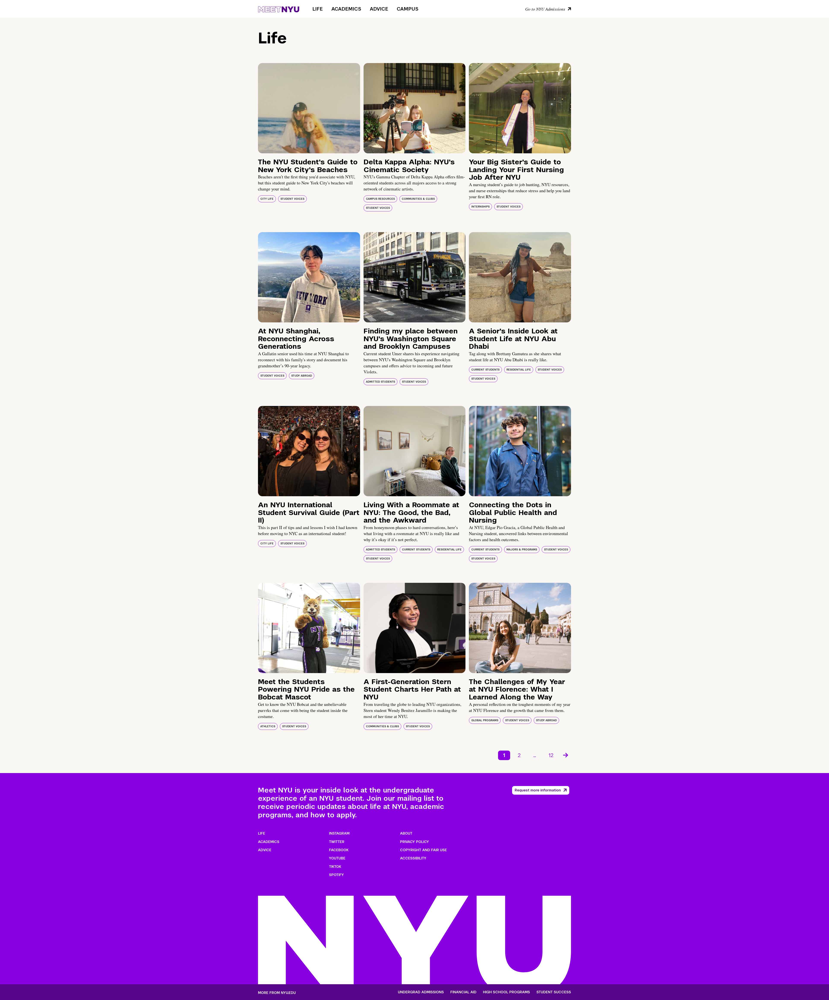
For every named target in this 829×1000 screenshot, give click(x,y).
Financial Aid (463, 992)
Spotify (336, 875)
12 (551, 755)
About (406, 833)
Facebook (338, 850)
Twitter (336, 842)
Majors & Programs (521, 549)
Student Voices (292, 199)
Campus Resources (380, 199)
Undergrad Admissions (421, 992)
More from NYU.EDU (277, 992)
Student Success (553, 992)
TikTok (335, 866)
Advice (379, 8)
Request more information (538, 790)
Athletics (267, 726)
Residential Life (518, 369)
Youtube (337, 858)
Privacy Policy (414, 842)
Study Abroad (301, 375)
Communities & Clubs (418, 199)
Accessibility (413, 858)
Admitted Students (380, 382)
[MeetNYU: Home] (278, 8)
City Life (267, 199)
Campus (407, 8)
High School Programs (506, 992)
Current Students (485, 369)
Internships (480, 206)
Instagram (339, 833)
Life (317, 8)
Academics (346, 8)
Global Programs (484, 720)
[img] (309, 108)
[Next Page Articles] (566, 755)
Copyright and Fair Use (423, 850)
